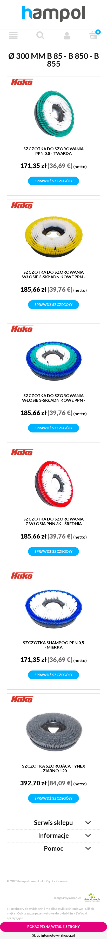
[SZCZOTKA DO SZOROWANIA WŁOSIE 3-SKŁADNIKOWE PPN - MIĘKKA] (53, 360)
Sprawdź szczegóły (53, 181)
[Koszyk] (93, 35)
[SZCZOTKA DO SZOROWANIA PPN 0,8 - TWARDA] (53, 114)
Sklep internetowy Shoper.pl (53, 935)
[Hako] (22, 81)
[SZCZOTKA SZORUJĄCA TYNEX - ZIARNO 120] (53, 731)
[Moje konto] (67, 35)
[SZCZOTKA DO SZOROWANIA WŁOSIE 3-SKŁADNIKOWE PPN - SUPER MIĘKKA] (53, 237)
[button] (13, 35)
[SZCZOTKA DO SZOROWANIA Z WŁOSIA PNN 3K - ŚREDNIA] (53, 484)
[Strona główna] (53, 13)
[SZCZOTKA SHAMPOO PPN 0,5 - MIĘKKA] (53, 607)
